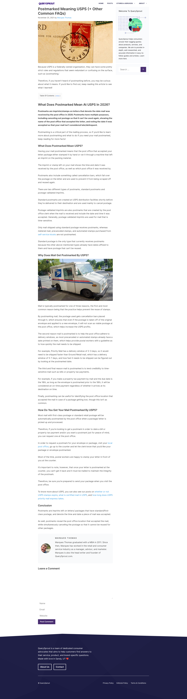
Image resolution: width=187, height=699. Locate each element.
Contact (60, 667)
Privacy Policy (108, 683)
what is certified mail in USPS (73, 495)
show (57, 96)
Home (101, 3)
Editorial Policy (122, 683)
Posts (110, 3)
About (142, 3)
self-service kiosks (47, 234)
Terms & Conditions (138, 683)
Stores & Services (124, 3)
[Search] (143, 69)
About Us (44, 667)
